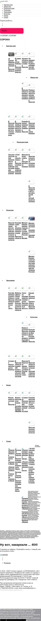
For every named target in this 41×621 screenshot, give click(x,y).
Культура (7, 14)
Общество (7, 6)
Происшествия (9, 8)
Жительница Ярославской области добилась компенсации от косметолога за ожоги (17, 538)
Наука (6, 15)
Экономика (8, 12)
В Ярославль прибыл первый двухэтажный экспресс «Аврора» (34, 499)
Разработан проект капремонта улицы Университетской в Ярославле (34, 503)
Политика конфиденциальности (11, 590)
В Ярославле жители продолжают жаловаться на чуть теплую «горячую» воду (34, 495)
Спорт (6, 17)
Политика (7, 10)
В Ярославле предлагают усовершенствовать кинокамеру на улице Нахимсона (33, 512)
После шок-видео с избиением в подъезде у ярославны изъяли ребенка (33, 515)
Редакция (7, 563)
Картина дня (8, 5)
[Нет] (27, 620)
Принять (3, 620)
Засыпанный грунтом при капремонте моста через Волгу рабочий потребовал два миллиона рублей (34, 507)
